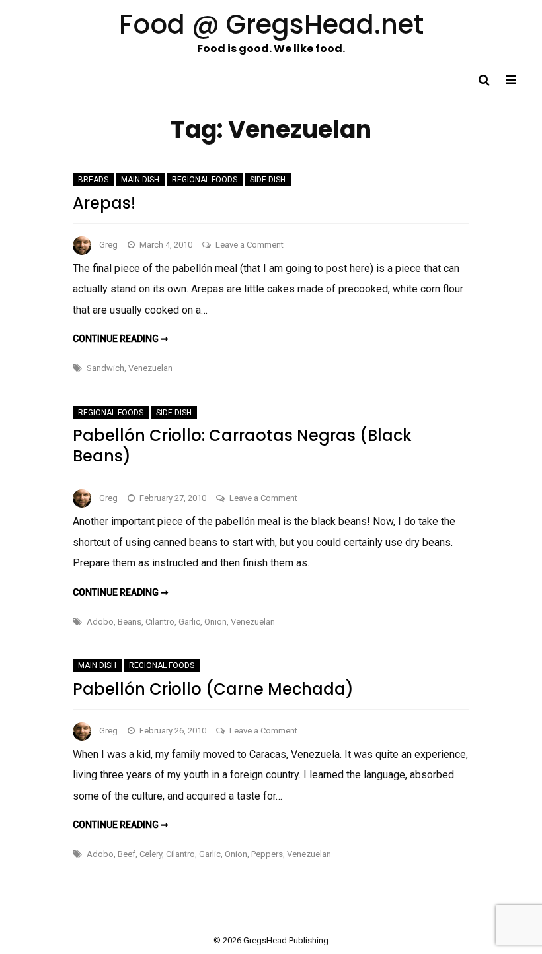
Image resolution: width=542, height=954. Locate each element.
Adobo (100, 622)
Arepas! (104, 203)
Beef (127, 854)
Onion (215, 622)
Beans (129, 622)
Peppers (267, 854)
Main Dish (140, 179)
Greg (108, 245)
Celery (150, 854)
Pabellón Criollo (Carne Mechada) (213, 689)
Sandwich (105, 368)
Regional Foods (204, 179)
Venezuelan (150, 368)
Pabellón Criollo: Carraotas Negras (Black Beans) (242, 446)
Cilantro (159, 622)
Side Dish (268, 179)
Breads (93, 179)
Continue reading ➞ (121, 338)
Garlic (189, 622)
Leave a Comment (249, 245)
